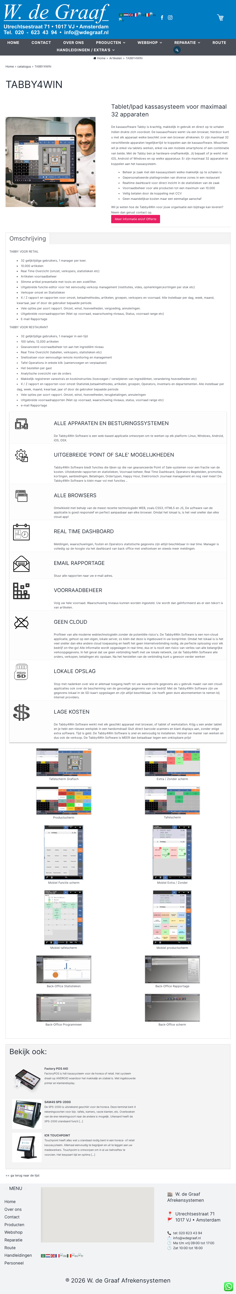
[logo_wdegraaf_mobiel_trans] (57, 5)
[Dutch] (126, 14)
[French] (135, 14)
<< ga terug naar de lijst (22, 1175)
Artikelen (115, 58)
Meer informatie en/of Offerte (135, 219)
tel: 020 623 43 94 (187, 1233)
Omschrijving (27, 238)
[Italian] (147, 14)
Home (100, 58)
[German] (141, 14)
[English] (131, 14)
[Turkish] (121, 20)
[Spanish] (153, 14)
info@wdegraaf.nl (187, 1238)
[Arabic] (121, 14)
